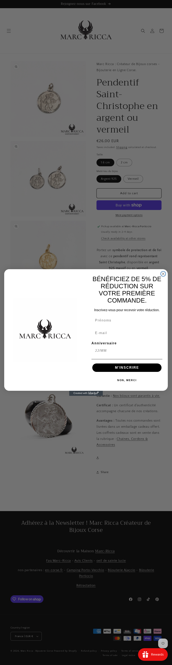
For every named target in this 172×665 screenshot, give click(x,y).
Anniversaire (104, 343)
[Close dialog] (163, 273)
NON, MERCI (127, 380)
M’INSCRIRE (127, 367)
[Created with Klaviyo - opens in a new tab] (86, 393)
